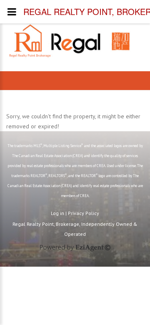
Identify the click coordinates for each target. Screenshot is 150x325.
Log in (57, 213)
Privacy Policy (83, 213)
